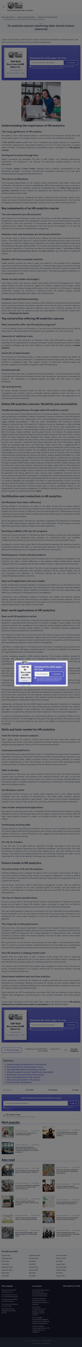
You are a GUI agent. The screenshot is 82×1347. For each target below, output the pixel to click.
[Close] (63, 664)
